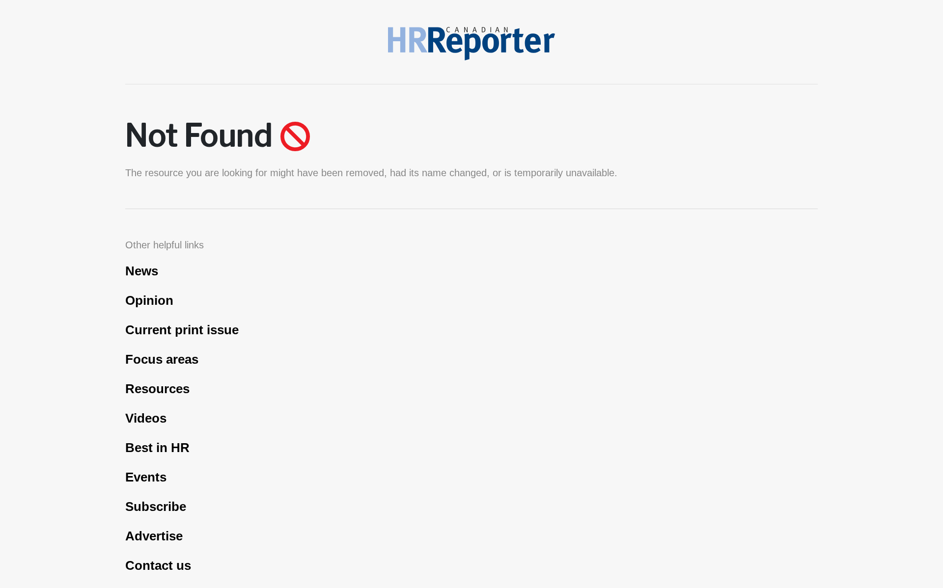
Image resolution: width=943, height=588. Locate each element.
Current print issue (182, 329)
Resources (157, 388)
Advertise (154, 536)
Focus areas (161, 359)
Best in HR (157, 447)
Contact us (158, 565)
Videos (145, 418)
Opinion (149, 300)
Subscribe (155, 506)
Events (145, 477)
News (141, 271)
